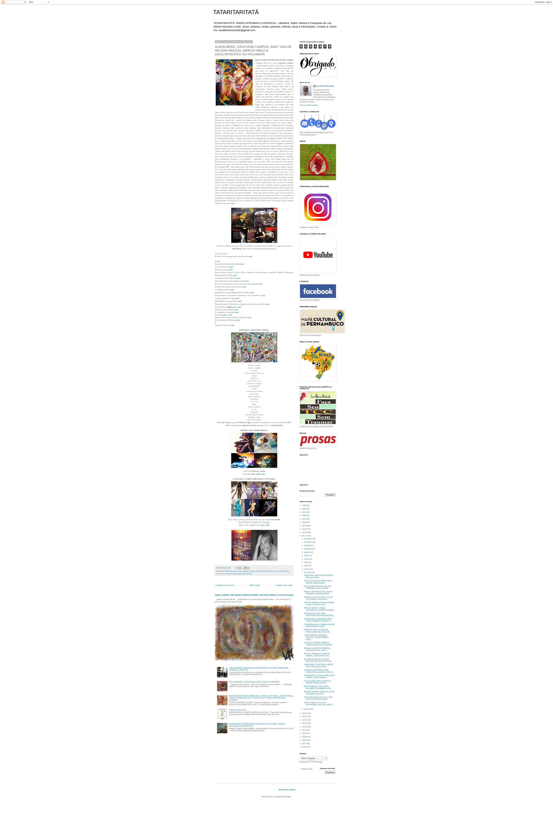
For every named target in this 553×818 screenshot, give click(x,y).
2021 (304, 522)
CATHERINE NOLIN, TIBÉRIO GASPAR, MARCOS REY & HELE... (319, 625)
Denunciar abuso (287, 789)
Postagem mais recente (225, 585)
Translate (318, 762)
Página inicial (254, 585)
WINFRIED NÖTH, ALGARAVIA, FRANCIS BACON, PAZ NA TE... (317, 631)
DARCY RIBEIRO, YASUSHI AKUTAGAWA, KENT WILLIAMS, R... (319, 704)
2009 (304, 737)
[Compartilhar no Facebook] (245, 567)
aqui (233, 203)
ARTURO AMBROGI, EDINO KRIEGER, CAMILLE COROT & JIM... (319, 604)
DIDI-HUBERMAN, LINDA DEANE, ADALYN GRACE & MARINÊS (254, 682)
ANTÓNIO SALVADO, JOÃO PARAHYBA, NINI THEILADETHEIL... (319, 614)
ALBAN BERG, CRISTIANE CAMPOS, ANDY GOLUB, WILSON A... (318, 666)
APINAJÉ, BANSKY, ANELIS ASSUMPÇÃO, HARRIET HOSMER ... (319, 609)
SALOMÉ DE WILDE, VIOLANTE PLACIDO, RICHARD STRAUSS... (318, 660)
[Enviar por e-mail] (237, 567)
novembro (308, 542)
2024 (304, 512)
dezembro (308, 539)
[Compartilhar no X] (242, 567)
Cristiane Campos (249, 571)
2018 (304, 532)
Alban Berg (229, 571)
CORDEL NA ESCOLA (237, 710)
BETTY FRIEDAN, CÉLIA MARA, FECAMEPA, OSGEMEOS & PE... (318, 687)
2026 (304, 505)
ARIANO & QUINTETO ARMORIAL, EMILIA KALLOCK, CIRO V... (317, 649)
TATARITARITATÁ (236, 12)
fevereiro (307, 572)
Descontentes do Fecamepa (274, 571)
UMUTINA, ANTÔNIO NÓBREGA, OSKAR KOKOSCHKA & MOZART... (319, 644)
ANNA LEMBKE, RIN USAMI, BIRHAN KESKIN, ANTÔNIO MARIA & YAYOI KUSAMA (254, 595)
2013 (304, 723)
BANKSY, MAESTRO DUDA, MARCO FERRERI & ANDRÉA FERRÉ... (318, 593)
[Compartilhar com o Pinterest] (248, 567)
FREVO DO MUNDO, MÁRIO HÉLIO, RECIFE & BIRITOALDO (318, 582)
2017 (304, 536)
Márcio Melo (237, 574)
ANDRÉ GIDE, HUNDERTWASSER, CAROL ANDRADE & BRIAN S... (318, 620)
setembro (308, 549)
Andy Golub (238, 571)
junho (306, 559)
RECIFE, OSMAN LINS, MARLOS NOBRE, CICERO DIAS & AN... (317, 655)
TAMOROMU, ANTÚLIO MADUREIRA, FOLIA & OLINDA (319, 576)
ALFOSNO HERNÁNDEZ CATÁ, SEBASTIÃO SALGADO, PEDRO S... (319, 671)
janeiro (307, 709)
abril (306, 566)
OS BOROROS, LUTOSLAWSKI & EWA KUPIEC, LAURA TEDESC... (319, 676)
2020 (304, 526)
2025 (304, 509)
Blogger (288, 797)
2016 (304, 713)
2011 (304, 730)
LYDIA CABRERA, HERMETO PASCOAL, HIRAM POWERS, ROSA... (316, 637)
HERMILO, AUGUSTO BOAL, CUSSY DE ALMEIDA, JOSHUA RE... (318, 598)
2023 (304, 515)
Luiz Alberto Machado (325, 86)
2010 (304, 733)
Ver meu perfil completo (309, 105)
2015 (304, 717)
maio (306, 562)
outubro (307, 545)
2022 (304, 519)
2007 (304, 744)
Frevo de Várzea (226, 574)
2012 (304, 727)
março (306, 569)
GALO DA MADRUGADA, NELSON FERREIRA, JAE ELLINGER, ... (317, 587)
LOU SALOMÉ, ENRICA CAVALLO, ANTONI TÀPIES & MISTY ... (317, 682)
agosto (307, 552)
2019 (304, 529)
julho (306, 556)
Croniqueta (260, 571)
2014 (304, 720)
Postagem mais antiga (284, 585)
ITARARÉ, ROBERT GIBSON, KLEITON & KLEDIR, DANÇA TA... (319, 693)
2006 (304, 747)
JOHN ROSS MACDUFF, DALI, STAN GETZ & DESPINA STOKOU (318, 698)
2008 (304, 740)
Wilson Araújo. (247, 574)
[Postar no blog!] (239, 567)
